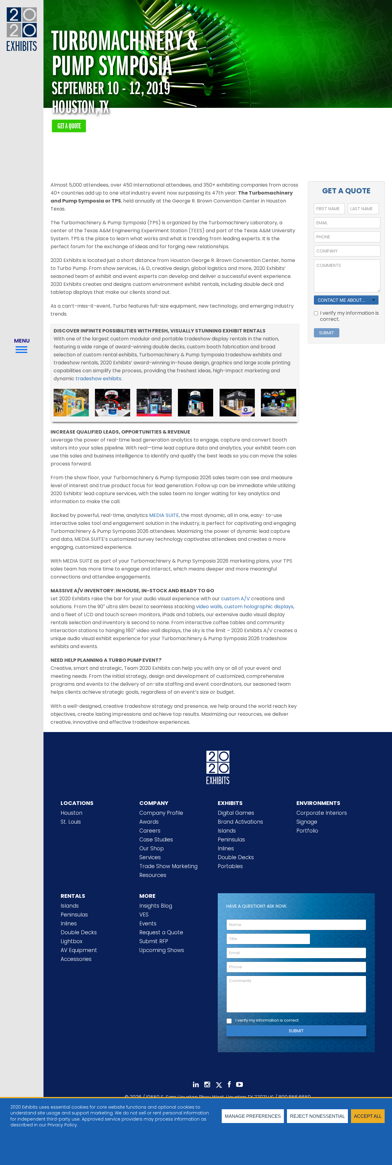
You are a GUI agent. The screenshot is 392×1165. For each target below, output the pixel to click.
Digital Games (236, 813)
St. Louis (71, 821)
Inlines (226, 848)
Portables (230, 866)
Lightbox (71, 941)
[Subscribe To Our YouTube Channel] (239, 1084)
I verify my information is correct (267, 1020)
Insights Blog (155, 905)
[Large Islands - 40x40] (112, 402)
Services (150, 857)
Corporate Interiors (321, 813)
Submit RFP (153, 941)
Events (147, 923)
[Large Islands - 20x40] (154, 402)
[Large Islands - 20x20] (71, 402)
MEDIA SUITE (164, 515)
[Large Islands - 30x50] (278, 402)
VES (144, 914)
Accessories (76, 959)
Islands (227, 830)
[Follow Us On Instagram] (207, 1084)
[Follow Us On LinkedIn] (196, 1084)
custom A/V (235, 598)
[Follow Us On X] (218, 1085)
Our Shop (151, 848)
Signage (306, 821)
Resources (152, 875)
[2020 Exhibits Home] (217, 766)
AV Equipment (79, 950)
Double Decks (236, 857)
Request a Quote (161, 932)
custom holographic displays (258, 606)
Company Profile (161, 813)
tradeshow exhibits (98, 378)
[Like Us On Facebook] (229, 1084)
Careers (149, 830)
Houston (71, 813)
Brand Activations (240, 821)
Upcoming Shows (161, 950)
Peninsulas (231, 839)
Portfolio (307, 830)
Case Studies (156, 839)
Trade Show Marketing (168, 866)
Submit (296, 1031)
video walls (209, 606)
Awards (149, 821)
